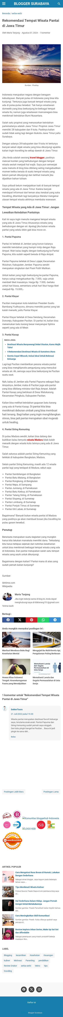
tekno (37, 966)
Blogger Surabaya (31, 4)
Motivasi (18, 960)
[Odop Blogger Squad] (17, 828)
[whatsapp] (43, 620)
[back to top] (57, 1010)
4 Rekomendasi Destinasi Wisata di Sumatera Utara (31, 352)
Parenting (30, 960)
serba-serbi (26, 966)
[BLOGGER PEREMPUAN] (17, 818)
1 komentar (45, 33)
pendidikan (43, 960)
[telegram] (55, 620)
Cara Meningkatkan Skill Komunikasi (32, 915)
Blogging (8, 955)
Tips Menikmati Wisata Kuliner (29, 887)
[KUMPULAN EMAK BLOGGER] (29, 828)
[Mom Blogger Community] (7, 828)
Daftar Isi (31, 1002)
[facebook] (8, 620)
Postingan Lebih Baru (14, 792)
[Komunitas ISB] (41, 828)
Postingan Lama (51, 792)
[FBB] (7, 818)
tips (45, 966)
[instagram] (39, 989)
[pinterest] (31, 620)
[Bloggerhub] (40, 818)
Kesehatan (35, 955)
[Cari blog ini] (59, 4)
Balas (13, 737)
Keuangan (48, 955)
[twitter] (20, 620)
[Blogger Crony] (51, 828)
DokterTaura (17, 709)
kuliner (7, 960)
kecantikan (21, 955)
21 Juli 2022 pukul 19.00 (22, 714)
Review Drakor (10, 966)
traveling (8, 971)
